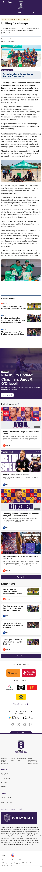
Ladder (3, 786)
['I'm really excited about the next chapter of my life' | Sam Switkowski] (21, 509)
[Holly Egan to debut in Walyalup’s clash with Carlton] (21, 644)
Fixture (35, 13)
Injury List (4, 774)
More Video (21, 577)
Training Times (6, 778)
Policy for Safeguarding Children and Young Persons (33, 761)
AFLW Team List (6, 802)
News (6, 13)
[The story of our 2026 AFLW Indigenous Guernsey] (21, 552)
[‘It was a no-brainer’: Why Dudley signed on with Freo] (21, 332)
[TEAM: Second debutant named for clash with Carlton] (21, 306)
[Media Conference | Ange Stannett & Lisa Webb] (21, 427)
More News (21, 656)
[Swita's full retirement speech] (21, 468)
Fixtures (4, 782)
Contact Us (6, 860)
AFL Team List (6, 798)
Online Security (7, 866)
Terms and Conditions (20, 860)
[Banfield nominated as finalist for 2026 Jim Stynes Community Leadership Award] (21, 319)
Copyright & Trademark (22, 863)
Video (20, 13)
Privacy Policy (12, 759)
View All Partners (19, 704)
